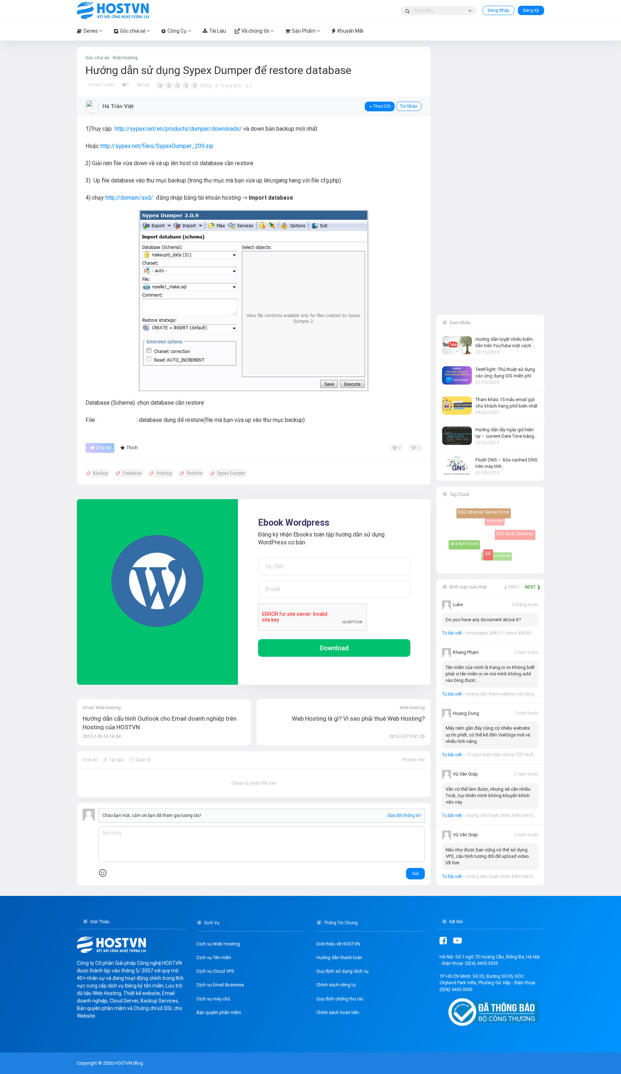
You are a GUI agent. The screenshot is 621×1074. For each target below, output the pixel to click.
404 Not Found (464, 543)
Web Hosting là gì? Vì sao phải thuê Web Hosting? (358, 718)
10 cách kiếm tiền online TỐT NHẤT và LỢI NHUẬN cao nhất (524, 754)
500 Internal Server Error (486, 514)
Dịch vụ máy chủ (213, 998)
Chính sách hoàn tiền (337, 1012)
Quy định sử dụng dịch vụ (342, 971)
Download (334, 648)
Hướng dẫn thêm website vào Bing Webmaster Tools (518, 694)
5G (492, 557)
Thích (132, 447)
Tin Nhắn (409, 106)
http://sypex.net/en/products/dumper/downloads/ (178, 128)
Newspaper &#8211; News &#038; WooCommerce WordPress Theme (534, 633)
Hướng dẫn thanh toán (339, 957)
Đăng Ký (531, 10)
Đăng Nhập (498, 10)
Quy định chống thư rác (340, 998)
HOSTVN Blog (128, 1063)
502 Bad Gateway (516, 535)
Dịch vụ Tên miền (214, 957)
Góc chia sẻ (97, 57)
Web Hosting (125, 57)
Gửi (415, 873)
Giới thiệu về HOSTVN (338, 944)
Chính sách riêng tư (336, 984)
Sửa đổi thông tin (404, 815)
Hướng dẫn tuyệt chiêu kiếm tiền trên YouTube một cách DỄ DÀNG (530, 815)
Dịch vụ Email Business (220, 984)
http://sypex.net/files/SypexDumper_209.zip (156, 146)
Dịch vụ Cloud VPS (215, 971)
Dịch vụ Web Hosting (218, 944)
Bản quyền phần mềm (219, 1012)
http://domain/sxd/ (129, 197)
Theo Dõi (382, 106)
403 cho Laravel (492, 551)
